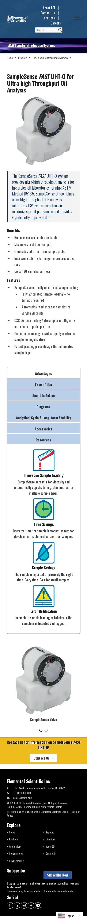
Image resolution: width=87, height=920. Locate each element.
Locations (49, 17)
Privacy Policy (16, 860)
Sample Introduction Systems (50, 58)
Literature (50, 839)
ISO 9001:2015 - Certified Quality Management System (34, 807)
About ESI (49, 7)
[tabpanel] (43, 683)
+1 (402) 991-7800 (22, 793)
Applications (15, 846)
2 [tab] (46, 730)
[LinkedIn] (10, 905)
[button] (76, 19)
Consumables (16, 853)
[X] (17, 905)
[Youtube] (38, 905)
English (70, 916)
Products (22, 58)
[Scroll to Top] (77, 907)
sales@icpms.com (22, 797)
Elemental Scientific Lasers (54, 811)
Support (50, 832)
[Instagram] (24, 905)
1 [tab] (40, 730)
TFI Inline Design (15, 811)
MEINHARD (32, 811)
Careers (56, 23)
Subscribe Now (57, 875)
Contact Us (48, 12)
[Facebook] (31, 905)
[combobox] (69, 916)
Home (10, 58)
